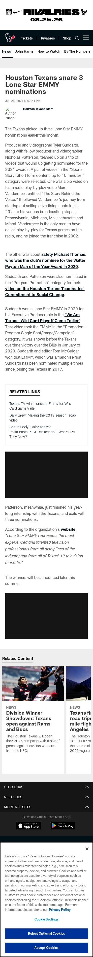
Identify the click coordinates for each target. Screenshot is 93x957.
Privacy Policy (60, 910)
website (68, 529)
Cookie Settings (46, 919)
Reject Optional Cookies (46, 933)
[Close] (87, 848)
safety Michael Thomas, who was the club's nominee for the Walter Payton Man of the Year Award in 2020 (45, 260)
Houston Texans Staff (38, 109)
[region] (46, 899)
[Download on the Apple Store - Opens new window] (28, 826)
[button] (46, 475)
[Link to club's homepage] (10, 36)
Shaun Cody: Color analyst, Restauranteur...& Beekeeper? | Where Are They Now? (42, 432)
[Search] (77, 38)
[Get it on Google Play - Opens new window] (63, 828)
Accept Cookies (46, 948)
